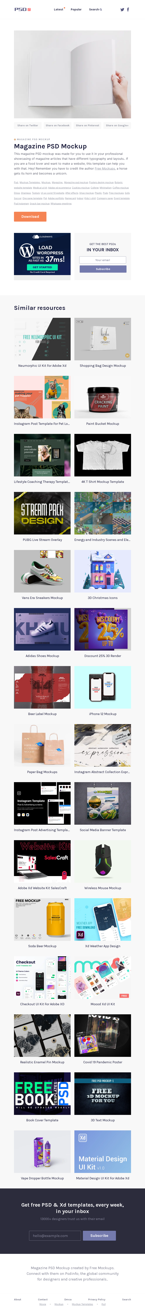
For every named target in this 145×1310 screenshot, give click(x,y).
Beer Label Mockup (42, 714)
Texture (36, 193)
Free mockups (116, 193)
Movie (42, 1304)
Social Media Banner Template (103, 830)
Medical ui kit (40, 187)
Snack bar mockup (40, 203)
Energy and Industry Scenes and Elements (102, 540)
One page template (32, 198)
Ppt (45, 198)
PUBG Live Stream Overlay (42, 540)
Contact (43, 1299)
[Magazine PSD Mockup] (72, 74)
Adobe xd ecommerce (59, 187)
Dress (17, 193)
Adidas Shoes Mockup (42, 656)
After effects (71, 193)
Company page (105, 198)
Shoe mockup (86, 193)
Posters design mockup (101, 182)
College (95, 187)
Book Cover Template (42, 1120)
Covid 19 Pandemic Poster (102, 1062)
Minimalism (106, 187)
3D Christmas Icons (103, 598)
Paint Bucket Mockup (102, 424)
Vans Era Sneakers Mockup (42, 598)
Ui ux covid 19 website (52, 193)
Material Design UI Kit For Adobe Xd (102, 1178)
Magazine (57, 182)
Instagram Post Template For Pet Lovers (42, 424)
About (17, 1299)
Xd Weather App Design (102, 946)
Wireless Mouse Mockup (102, 888)
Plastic (98, 193)
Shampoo (26, 193)
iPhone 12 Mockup (102, 714)
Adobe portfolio (56, 198)
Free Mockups (105, 168)
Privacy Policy (96, 1299)
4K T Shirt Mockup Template (102, 482)
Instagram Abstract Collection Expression (102, 772)
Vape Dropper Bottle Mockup (42, 1178)
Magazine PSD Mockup (33, 139)
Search (126, 1299)
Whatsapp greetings (61, 203)
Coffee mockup (121, 187)
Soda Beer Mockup (42, 946)
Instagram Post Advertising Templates (42, 830)
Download (30, 216)
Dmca (68, 1299)
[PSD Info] (23, 9)
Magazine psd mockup (76, 182)
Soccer (18, 198)
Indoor (80, 198)
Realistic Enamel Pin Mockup (42, 1062)
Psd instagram (21, 203)
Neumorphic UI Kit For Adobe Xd (42, 366)
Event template (122, 198)
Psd (16, 182)
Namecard (70, 198)
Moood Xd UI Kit (103, 1004)
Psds (105, 193)
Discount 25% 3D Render (102, 656)
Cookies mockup (81, 187)
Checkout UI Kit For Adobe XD (42, 1004)
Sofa (127, 193)
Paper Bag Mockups (42, 772)
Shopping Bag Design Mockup (103, 366)
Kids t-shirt (90, 198)
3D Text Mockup (103, 1120)
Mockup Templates (30, 182)
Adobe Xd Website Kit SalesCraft (42, 888)
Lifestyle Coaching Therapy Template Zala (42, 482)
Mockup (46, 182)
